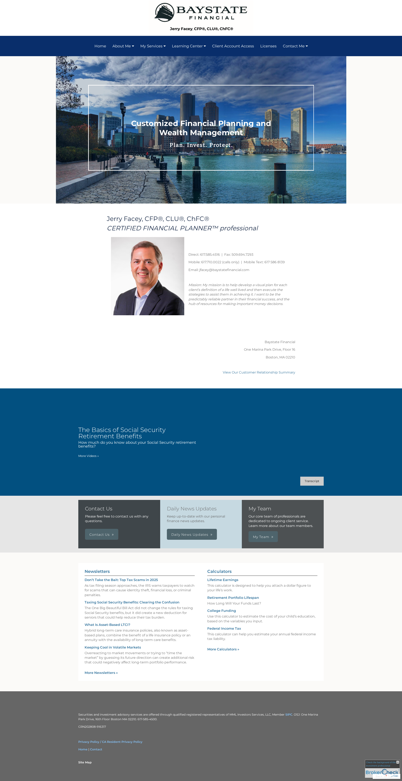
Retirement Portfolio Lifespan (233, 598)
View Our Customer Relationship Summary (259, 372)
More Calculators (223, 649)
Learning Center (187, 46)
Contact (96, 749)
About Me (121, 46)
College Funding (221, 611)
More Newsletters (101, 673)
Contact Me (294, 46)
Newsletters (97, 571)
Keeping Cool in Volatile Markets (113, 647)
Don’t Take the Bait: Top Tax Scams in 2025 (121, 580)
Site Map (85, 762)
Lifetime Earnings (222, 580)
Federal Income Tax (224, 629)
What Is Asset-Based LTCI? (107, 625)
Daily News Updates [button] (189, 535)
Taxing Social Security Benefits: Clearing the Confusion (132, 602)
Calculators (219, 571)
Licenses (268, 46)
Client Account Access (233, 46)
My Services (151, 46)
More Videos (88, 455)
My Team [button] (261, 537)
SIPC (288, 714)
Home (100, 46)
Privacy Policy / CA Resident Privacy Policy (110, 742)
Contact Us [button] (99, 535)
